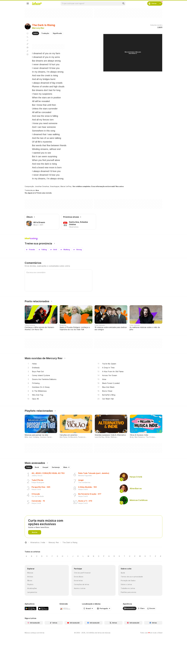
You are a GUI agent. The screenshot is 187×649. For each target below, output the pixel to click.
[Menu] (28, 3)
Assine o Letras (79, 588)
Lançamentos (32, 592)
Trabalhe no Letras (128, 588)
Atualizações (32, 588)
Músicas (30, 573)
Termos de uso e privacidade (132, 577)
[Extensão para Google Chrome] (65, 608)
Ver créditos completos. (82, 186)
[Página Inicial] (26, 542)
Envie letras (78, 580)
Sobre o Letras (126, 584)
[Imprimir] (27, 47)
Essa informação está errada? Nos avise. (107, 186)
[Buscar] (123, 3)
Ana (37, 190)
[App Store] (43, 608)
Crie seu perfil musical (82, 573)
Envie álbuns (78, 577)
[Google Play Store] (30, 608)
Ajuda (123, 573)
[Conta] (160, 3)
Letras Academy (93, 238)
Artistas (30, 577)
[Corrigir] (27, 50)
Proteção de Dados (128, 580)
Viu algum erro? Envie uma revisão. (38, 193)
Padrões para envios (128, 592)
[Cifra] (27, 43)
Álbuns (29, 580)
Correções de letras (81, 584)
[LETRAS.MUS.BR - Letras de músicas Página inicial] (37, 3)
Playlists (30, 584)
